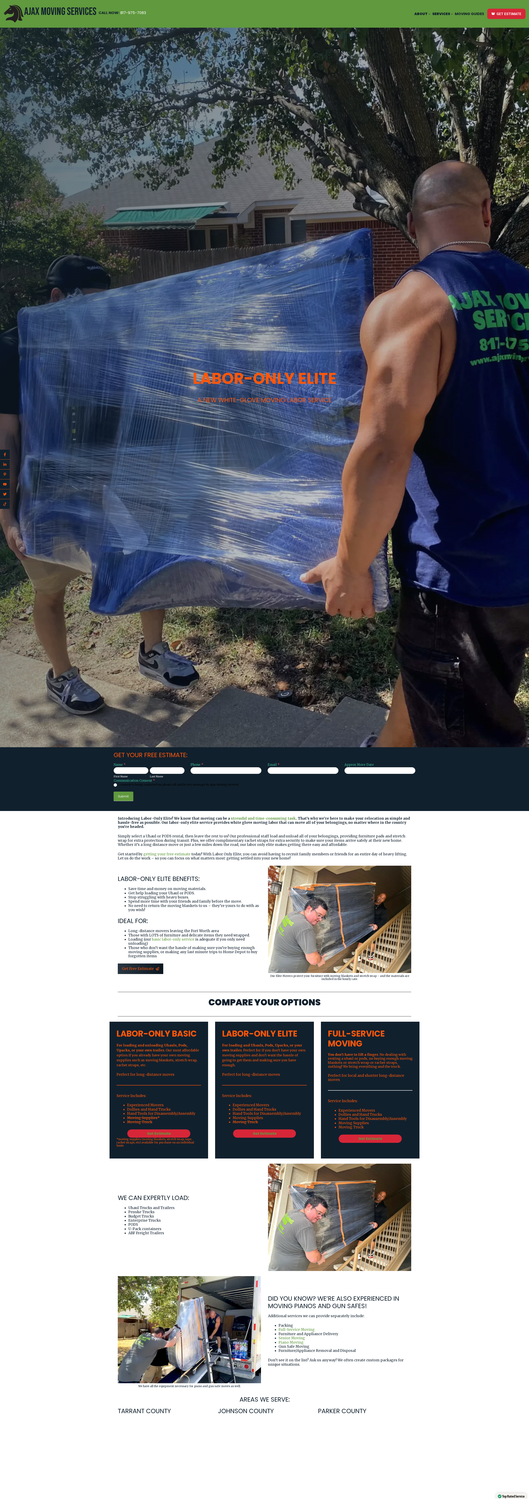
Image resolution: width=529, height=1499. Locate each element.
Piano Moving (291, 1342)
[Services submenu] (452, 14)
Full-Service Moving (297, 1329)
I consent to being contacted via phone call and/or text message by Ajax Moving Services (178, 784)
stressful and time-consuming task (263, 818)
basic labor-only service (173, 939)
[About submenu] (429, 14)
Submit (123, 796)
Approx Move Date (359, 765)
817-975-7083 (133, 12)
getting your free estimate (167, 854)
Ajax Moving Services (60, 12)
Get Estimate (159, 1133)
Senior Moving (292, 1338)
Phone (197, 765)
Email (274, 765)
